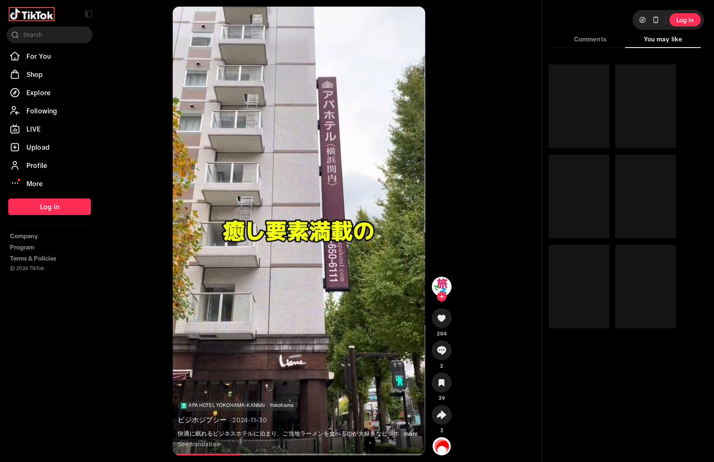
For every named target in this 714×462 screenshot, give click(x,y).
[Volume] (186, 20)
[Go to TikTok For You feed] (31, 14)
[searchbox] (50, 34)
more (411, 434)
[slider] (208, 454)
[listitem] (50, 56)
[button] (88, 14)
